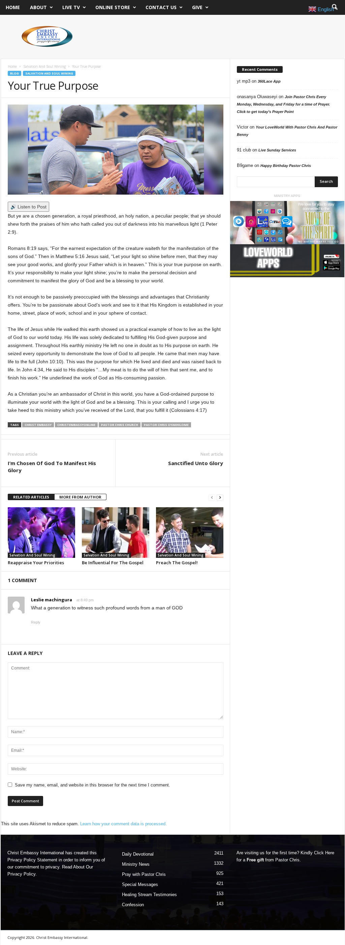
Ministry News (136, 864)
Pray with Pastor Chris (144, 874)
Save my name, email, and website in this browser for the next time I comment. (92, 785)
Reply (35, 622)
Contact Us (161, 7)
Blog (14, 73)
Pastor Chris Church (119, 425)
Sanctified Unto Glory (195, 463)
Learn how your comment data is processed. (123, 823)
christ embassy (38, 425)
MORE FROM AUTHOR (80, 496)
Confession (133, 904)
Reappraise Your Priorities (36, 563)
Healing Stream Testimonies (149, 894)
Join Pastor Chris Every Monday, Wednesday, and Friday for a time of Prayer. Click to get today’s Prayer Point (283, 104)
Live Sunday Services (277, 150)
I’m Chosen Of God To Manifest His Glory (52, 467)
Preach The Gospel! (177, 563)
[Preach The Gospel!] (189, 532)
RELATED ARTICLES (31, 496)
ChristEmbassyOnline (76, 425)
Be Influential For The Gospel (113, 563)
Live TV (71, 7)
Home (13, 7)
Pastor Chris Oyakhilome (166, 425)
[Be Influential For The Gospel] (115, 532)
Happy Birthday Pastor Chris (285, 166)
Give (197, 7)
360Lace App (269, 81)
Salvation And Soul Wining (44, 66)
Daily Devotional (138, 854)
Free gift (255, 859)
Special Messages (140, 884)
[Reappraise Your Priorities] (41, 532)
